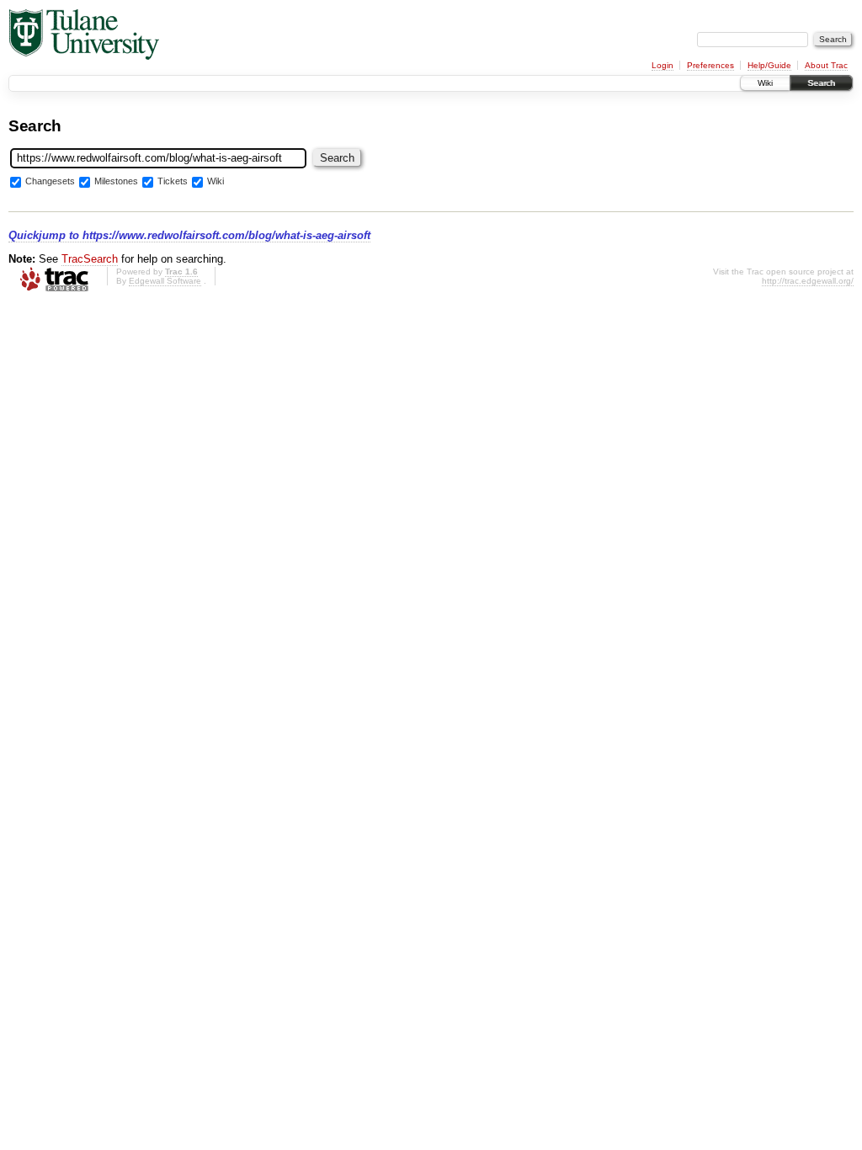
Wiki (765, 83)
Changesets (50, 182)
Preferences (710, 65)
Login (662, 65)
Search (821, 83)
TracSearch (89, 259)
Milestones (116, 182)
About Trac (826, 65)
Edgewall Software (165, 280)
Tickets (172, 182)
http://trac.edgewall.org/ (808, 280)
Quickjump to (189, 235)
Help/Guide (769, 65)
